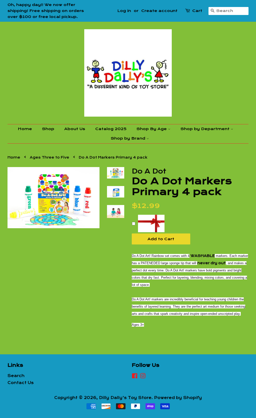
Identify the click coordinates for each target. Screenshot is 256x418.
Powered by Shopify (178, 398)
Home (25, 129)
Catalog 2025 (110, 129)
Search (16, 376)
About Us (74, 129)
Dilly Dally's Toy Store (125, 398)
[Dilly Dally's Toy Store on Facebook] (135, 377)
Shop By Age (152, 129)
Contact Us (21, 383)
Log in (124, 10)
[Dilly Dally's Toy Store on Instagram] (143, 377)
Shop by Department (205, 129)
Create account (159, 10)
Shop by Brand (128, 138)
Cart (197, 10)
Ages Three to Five (49, 157)
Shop (48, 129)
